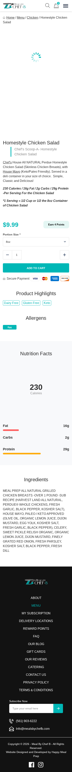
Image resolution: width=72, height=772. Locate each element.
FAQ (36, 636)
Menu (21, 17)
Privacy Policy (36, 682)
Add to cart (36, 268)
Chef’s (7, 162)
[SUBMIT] (58, 708)
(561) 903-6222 (26, 721)
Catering (36, 667)
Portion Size (11, 234)
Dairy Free (11, 303)
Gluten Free (31, 303)
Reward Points (36, 628)
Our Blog (36, 644)
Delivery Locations (36, 621)
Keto (47, 303)
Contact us (36, 674)
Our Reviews (36, 659)
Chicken (32, 17)
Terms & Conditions (36, 690)
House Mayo (11, 171)
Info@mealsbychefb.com (33, 728)
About (36, 598)
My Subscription (36, 613)
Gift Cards (36, 651)
